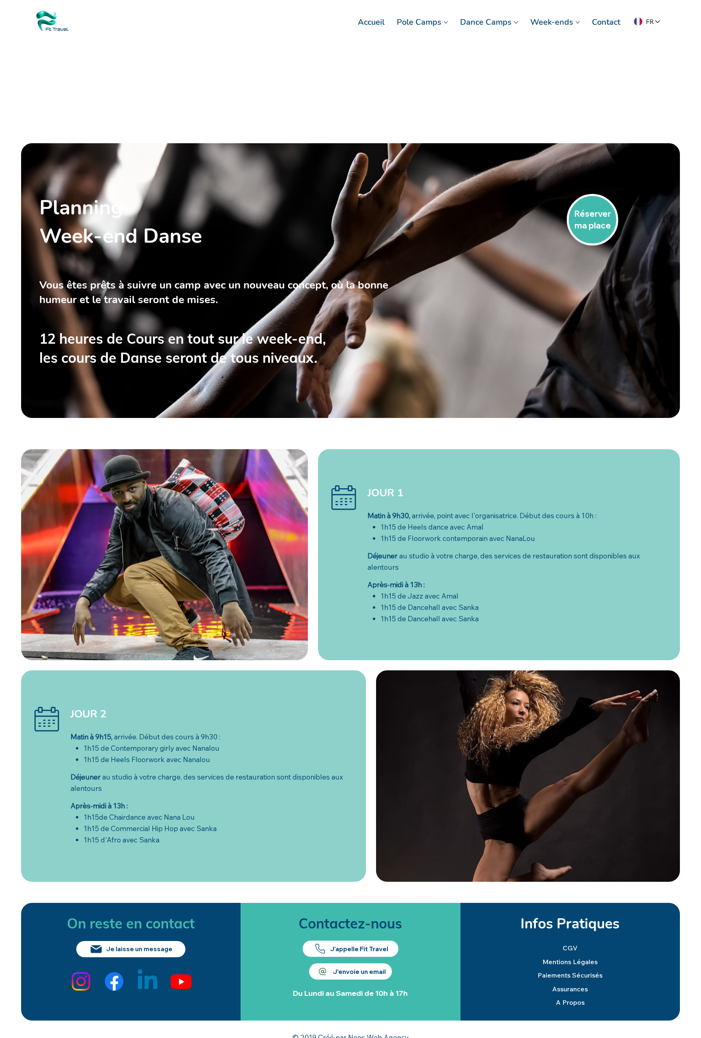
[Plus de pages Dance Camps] (516, 22)
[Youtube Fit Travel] (181, 981)
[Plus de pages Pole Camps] (446, 22)
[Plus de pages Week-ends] (578, 22)
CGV (570, 948)
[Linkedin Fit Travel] (147, 981)
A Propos (570, 1002)
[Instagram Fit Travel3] (81, 981)
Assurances (570, 989)
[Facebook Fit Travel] (114, 981)
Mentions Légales (570, 962)
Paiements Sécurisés (570, 975)
